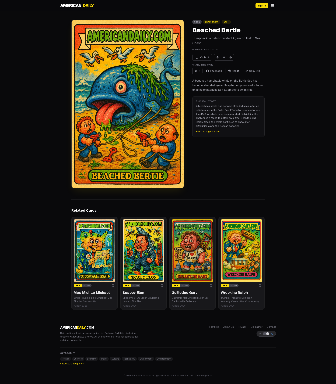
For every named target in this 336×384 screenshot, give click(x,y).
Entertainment (164, 358)
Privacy (242, 326)
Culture (115, 358)
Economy (91, 358)
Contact (271, 326)
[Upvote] (217, 57)
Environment (211, 21)
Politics (65, 358)
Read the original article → (209, 131)
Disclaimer (256, 326)
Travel (104, 358)
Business (78, 358)
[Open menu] (272, 5)
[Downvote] (230, 57)
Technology (129, 358)
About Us (228, 326)
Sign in (262, 5)
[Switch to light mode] (266, 334)
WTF (226, 21)
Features (214, 326)
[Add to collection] (112, 285)
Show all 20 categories (71, 363)
